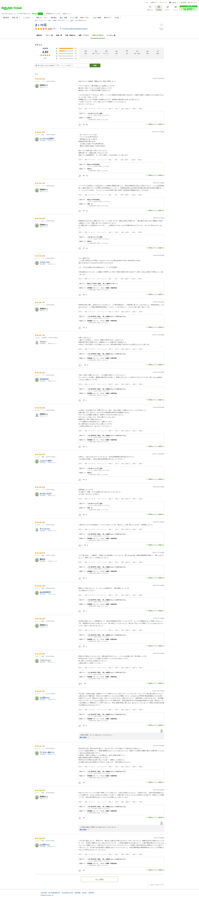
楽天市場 (183, 2)
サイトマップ (163, 2)
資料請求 (91, 893)
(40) (97, 35)
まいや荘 (41, 25)
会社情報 (44, 893)
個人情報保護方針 (54, 893)
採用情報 (77, 893)
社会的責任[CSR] (67, 893)
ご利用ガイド (154, 2)
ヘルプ (146, 2)
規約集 (84, 893)
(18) (70, 35)
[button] (56, 86)
